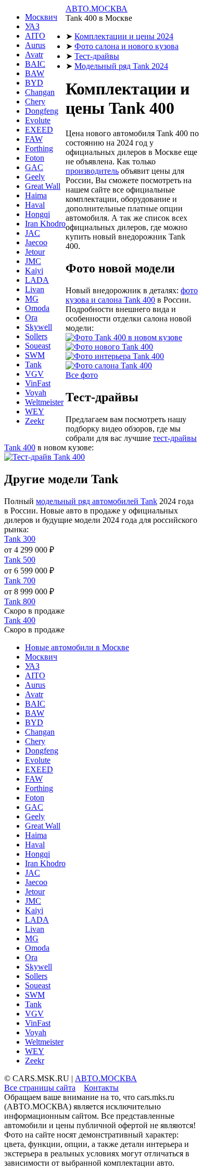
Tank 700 (19, 580)
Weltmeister (44, 402)
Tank (33, 364)
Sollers (36, 336)
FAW (34, 139)
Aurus (35, 45)
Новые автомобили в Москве (77, 647)
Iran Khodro (45, 223)
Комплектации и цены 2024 (123, 36)
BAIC (35, 63)
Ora (31, 317)
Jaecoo (36, 242)
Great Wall (42, 186)
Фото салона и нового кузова (126, 46)
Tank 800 (19, 601)
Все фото (82, 374)
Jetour (35, 251)
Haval (35, 204)
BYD (34, 82)
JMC (33, 261)
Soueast (37, 345)
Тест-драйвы (96, 56)
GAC (34, 167)
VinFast (37, 383)
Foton (34, 157)
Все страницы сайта (39, 1087)
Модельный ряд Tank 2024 (121, 66)
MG (32, 298)
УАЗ (32, 26)
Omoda (37, 308)
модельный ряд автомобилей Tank (96, 501)
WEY (34, 411)
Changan (40, 92)
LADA (37, 280)
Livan (34, 289)
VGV (34, 373)
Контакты (101, 1087)
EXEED (39, 129)
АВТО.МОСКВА (97, 8)
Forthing (39, 148)
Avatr (34, 54)
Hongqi (37, 214)
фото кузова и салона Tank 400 (132, 295)
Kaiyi (34, 270)
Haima (36, 195)
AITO (35, 35)
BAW (34, 73)
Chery (35, 101)
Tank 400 (19, 620)
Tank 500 (19, 559)
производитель (92, 170)
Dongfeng (41, 110)
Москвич (41, 17)
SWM (35, 355)
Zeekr (34, 420)
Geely (35, 176)
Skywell (38, 326)
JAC (32, 233)
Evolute (37, 120)
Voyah (35, 392)
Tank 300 (19, 538)
